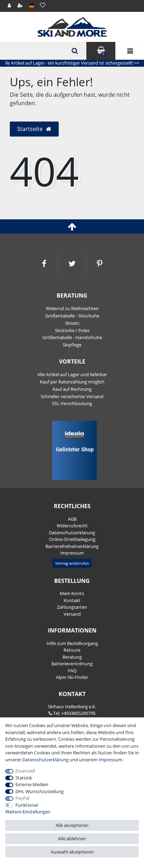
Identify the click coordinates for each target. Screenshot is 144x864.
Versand (72, 614)
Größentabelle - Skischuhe (72, 316)
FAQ (72, 670)
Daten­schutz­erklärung (72, 532)
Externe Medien (31, 784)
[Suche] (74, 51)
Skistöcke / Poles (72, 330)
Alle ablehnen (72, 838)
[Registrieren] (20, 5)
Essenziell (25, 771)
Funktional (26, 805)
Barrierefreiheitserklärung (72, 546)
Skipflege (72, 345)
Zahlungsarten (72, 607)
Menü (129, 51)
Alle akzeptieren (72, 825)
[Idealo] (72, 450)
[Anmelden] (9, 5)
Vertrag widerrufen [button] (72, 563)
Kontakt (72, 600)
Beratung (72, 657)
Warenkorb (103, 54)
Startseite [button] (30, 129)
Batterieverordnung (72, 663)
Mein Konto (72, 593)
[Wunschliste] (42, 5)
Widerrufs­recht (72, 525)
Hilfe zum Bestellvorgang (72, 643)
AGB (72, 519)
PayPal (22, 798)
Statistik (23, 778)
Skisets (72, 323)
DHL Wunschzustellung (39, 791)
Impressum (72, 553)
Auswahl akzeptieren (72, 852)
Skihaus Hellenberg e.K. (72, 706)
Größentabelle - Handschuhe (72, 337)
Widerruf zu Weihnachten (72, 308)
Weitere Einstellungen (27, 811)
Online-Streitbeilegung (72, 539)
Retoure (72, 650)
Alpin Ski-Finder (72, 677)
